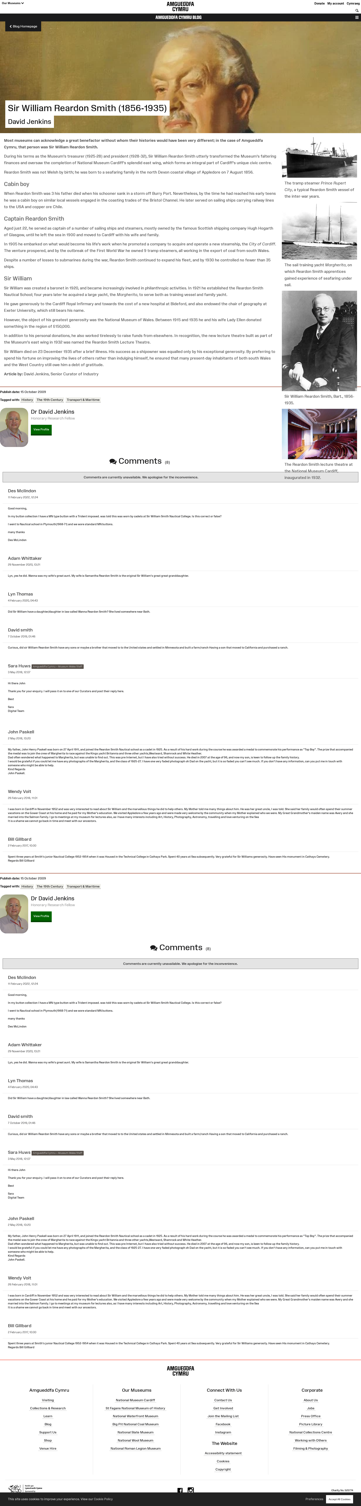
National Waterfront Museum (135, 1416)
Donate (319, 3)
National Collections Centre (310, 1432)
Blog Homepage (24, 26)
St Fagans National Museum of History (135, 1408)
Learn (47, 1416)
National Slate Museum (135, 1432)
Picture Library (310, 1424)
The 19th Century (50, 400)
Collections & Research (48, 1408)
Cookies (223, 1461)
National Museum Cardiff (135, 1400)
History (27, 400)
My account (335, 3)
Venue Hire (47, 1448)
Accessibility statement (223, 1453)
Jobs (310, 1408)
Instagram (223, 1432)
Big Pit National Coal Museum (135, 1424)
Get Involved (223, 1408)
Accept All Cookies (339, 1499)
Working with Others (311, 1440)
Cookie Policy (103, 1499)
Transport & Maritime (83, 400)
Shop (48, 1440)
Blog (48, 1424)
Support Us (47, 1432)
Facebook (223, 1424)
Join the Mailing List (223, 1416)
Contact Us (223, 1400)
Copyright (223, 1469)
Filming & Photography (310, 1448)
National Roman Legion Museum (136, 1448)
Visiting (48, 1400)
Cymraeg (353, 3)
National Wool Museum (135, 1440)
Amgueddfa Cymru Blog (178, 17)
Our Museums (11, 3)
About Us (311, 1400)
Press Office (311, 1416)
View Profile (41, 429)
